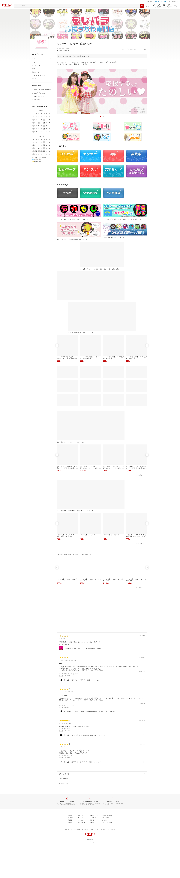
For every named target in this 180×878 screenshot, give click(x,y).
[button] (173, 2)
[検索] (142, 6)
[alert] (102, 56)
